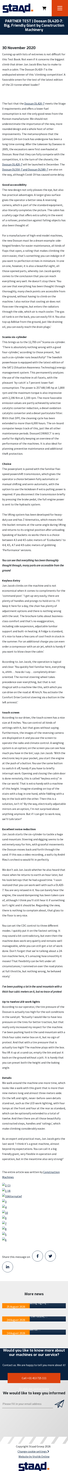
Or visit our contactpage (34, 1388)
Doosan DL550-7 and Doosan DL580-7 (25, 169)
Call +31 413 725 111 (34, 1378)
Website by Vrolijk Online (34, 1456)
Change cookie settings (32, 1451)
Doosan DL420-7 (34, 103)
